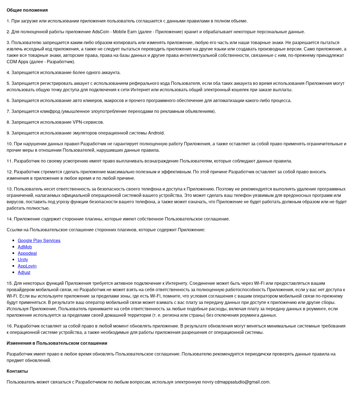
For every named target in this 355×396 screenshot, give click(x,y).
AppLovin (27, 266)
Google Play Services (39, 240)
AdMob (25, 246)
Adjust (24, 272)
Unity (23, 259)
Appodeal (27, 253)
